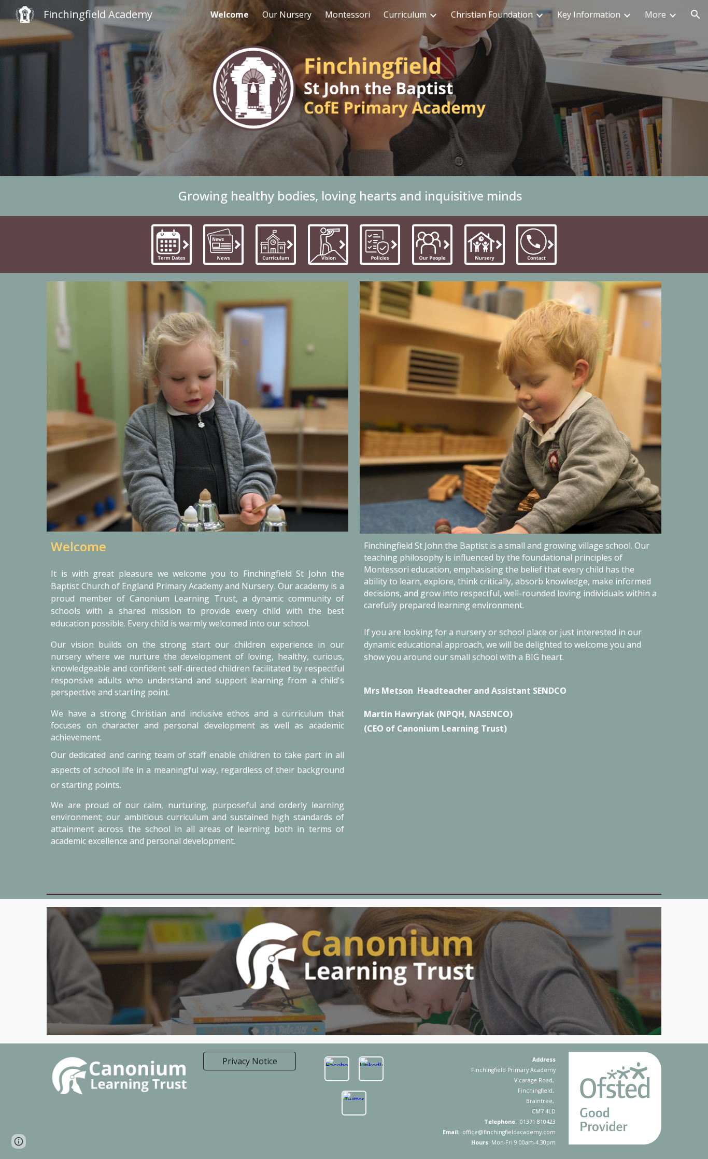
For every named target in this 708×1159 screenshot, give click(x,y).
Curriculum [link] (405, 14)
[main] (354, 196)
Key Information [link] (588, 14)
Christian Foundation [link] (492, 14)
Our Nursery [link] (286, 14)
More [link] (655, 14)
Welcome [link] (229, 14)
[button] (695, 14)
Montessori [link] (347, 14)
